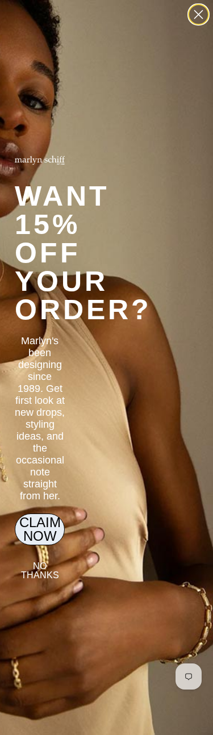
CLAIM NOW (40, 529)
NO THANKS (40, 570)
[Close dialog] (198, 14)
